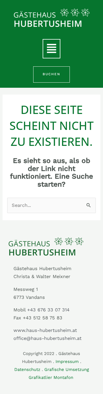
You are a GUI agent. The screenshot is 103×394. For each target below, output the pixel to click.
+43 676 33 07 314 (48, 310)
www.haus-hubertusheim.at (45, 330)
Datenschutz (27, 369)
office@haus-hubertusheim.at (47, 338)
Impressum (67, 361)
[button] (51, 48)
